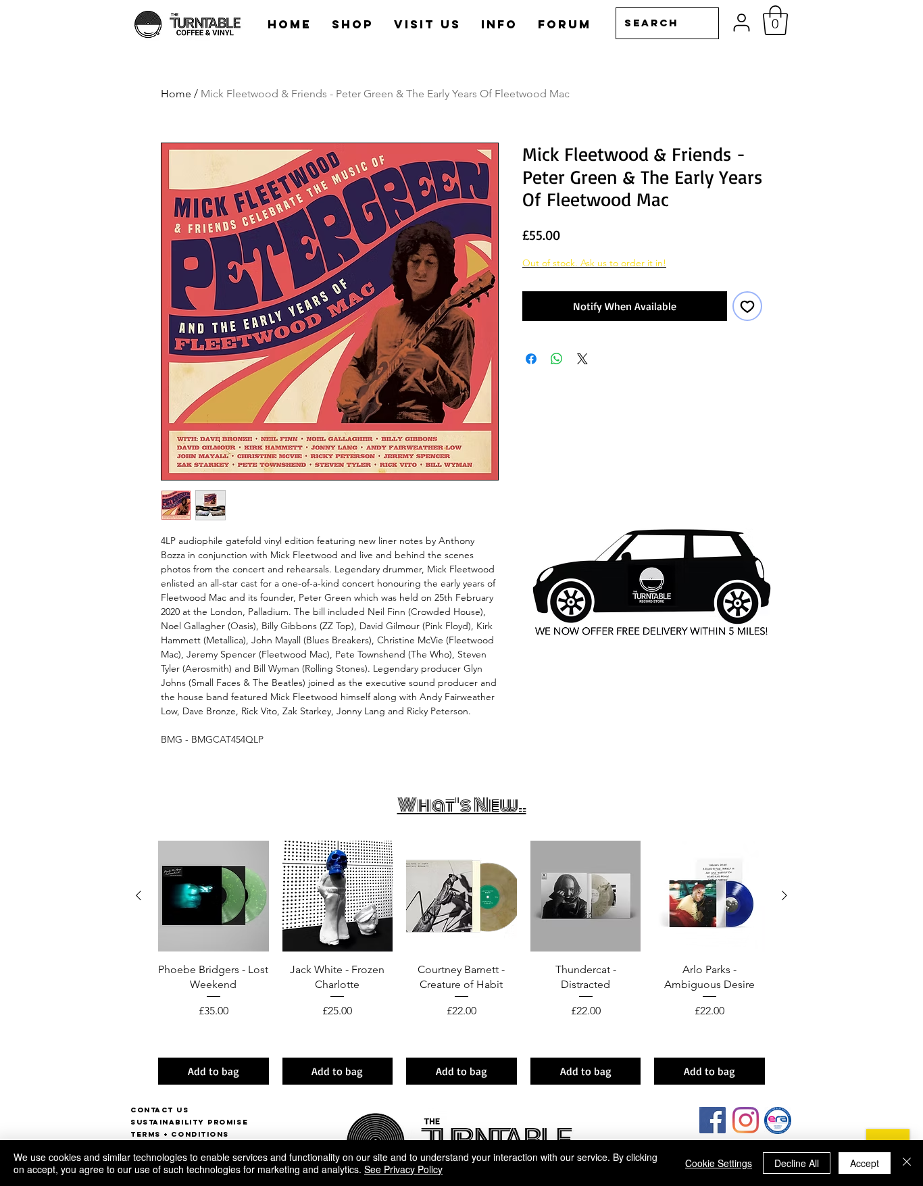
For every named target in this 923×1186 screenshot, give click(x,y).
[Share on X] (582, 359)
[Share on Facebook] (531, 359)
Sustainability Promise (189, 1122)
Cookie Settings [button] (718, 1163)
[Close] (907, 1163)
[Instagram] (745, 1120)
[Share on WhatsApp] (557, 359)
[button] (775, 20)
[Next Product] (784, 895)
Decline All (796, 1163)
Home (176, 93)
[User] (741, 22)
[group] (461, 962)
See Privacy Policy (403, 1169)
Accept (864, 1163)
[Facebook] (712, 1120)
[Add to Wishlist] (747, 306)
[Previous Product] (138, 895)
